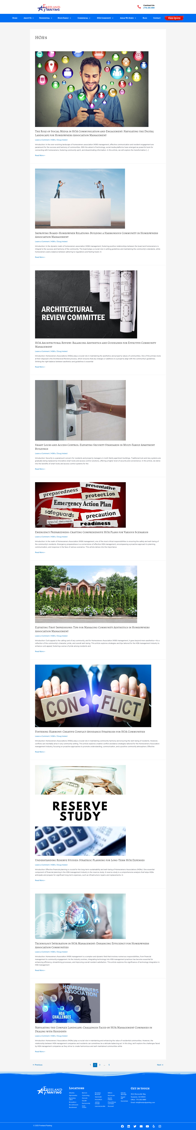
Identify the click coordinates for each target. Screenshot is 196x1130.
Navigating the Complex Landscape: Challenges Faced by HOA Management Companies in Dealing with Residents (93, 1029)
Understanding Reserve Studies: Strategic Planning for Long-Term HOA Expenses (90, 860)
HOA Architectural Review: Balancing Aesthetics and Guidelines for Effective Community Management (95, 345)
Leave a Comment (42, 140)
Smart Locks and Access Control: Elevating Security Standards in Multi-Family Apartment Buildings (95, 447)
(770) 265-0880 (149, 8)
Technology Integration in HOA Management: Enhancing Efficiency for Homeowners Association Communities (92, 945)
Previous (37, 1065)
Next (160, 1065)
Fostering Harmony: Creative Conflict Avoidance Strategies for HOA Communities (90, 732)
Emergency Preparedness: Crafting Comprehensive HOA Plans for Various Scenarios (91, 532)
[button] (29, 18)
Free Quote (174, 18)
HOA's (53, 140)
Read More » (40, 155)
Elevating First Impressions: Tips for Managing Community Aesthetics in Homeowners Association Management (92, 629)
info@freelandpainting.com (145, 1102)
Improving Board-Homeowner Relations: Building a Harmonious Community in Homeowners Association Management (96, 235)
